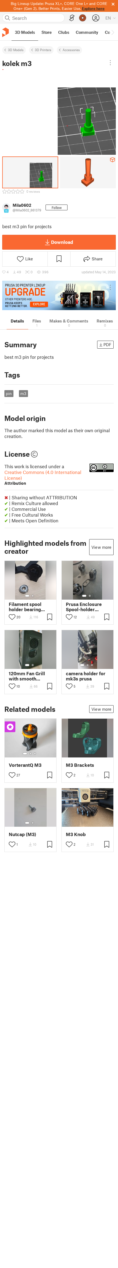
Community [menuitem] (87, 32)
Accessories (71, 50)
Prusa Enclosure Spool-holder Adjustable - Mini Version (84, 607)
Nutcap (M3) (22, 834)
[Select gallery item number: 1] (27, 596)
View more (101, 547)
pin (9, 393)
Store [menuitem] (46, 32)
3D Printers (43, 50)
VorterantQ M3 (25, 765)
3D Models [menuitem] (25, 32)
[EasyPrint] (72, 18)
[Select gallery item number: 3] (92, 665)
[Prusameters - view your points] (82, 17)
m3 (23, 393)
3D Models (16, 50)
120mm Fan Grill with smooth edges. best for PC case (29, 676)
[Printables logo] (5, 32)
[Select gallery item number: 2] (33, 596)
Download (62, 242)
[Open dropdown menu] (110, 62)
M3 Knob (76, 834)
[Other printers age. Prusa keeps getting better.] (59, 295)
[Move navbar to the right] (112, 32)
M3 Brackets (80, 765)
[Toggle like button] (12, 617)
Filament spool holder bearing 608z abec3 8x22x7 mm (30, 607)
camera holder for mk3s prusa (85, 676)
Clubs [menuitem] (63, 32)
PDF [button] (107, 344)
